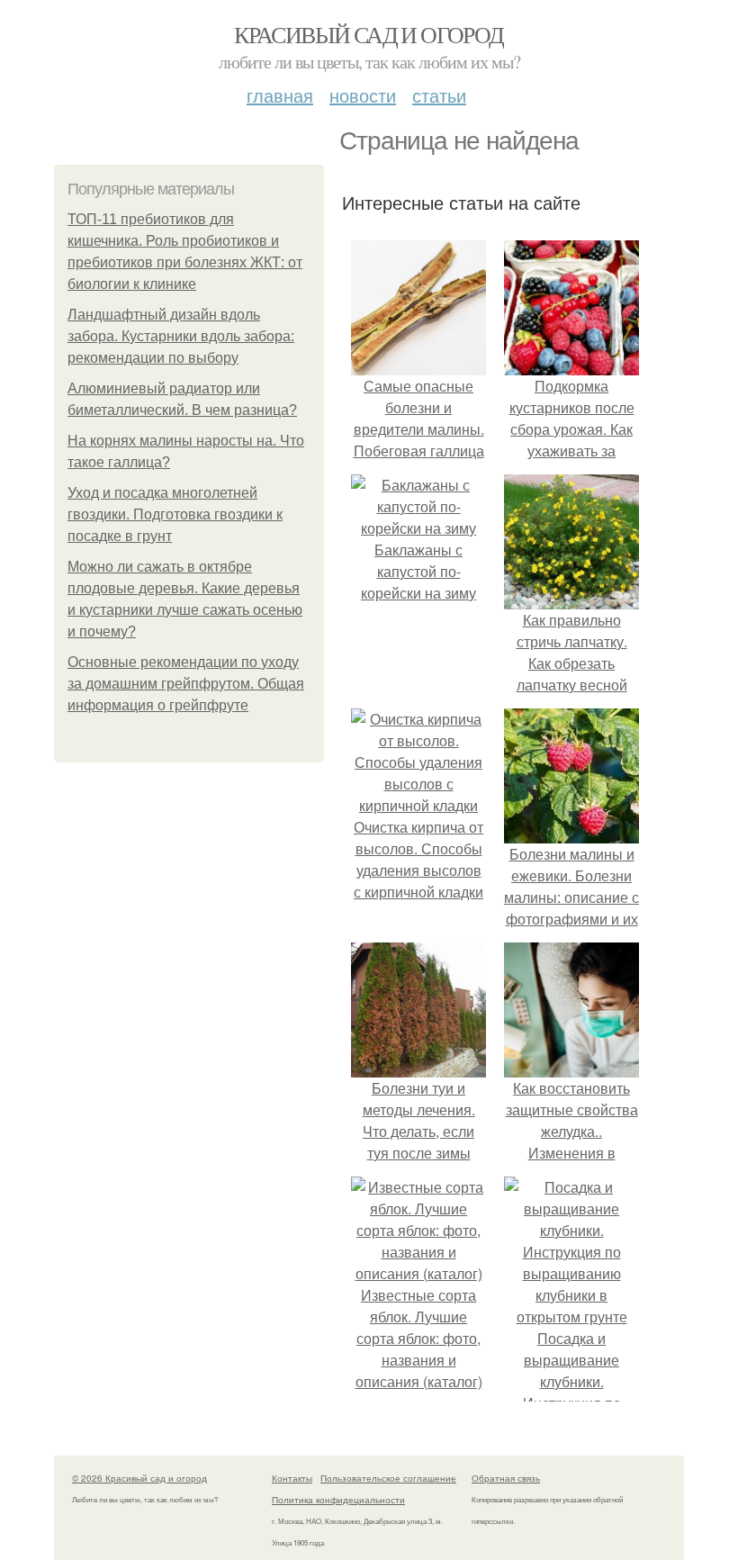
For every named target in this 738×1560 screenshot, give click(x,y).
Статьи (439, 95)
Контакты (292, 1478)
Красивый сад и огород (368, 34)
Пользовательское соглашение (388, 1478)
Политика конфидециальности (338, 1499)
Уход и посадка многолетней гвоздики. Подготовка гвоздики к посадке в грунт (175, 514)
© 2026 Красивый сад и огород (139, 1478)
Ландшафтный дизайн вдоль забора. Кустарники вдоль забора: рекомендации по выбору (181, 336)
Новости (362, 95)
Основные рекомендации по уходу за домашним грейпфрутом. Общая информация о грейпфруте (186, 683)
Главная (280, 95)
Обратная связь (506, 1478)
